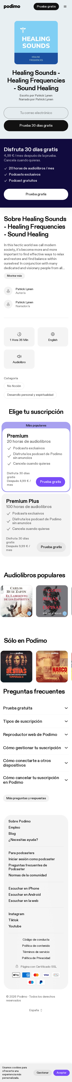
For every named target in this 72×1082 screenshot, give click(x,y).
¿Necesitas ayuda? (23, 840)
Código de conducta (36, 940)
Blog (12, 833)
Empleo (14, 827)
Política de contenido (36, 946)
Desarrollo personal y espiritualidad (30, 395)
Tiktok (13, 920)
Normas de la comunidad (27, 875)
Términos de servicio (36, 952)
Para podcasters (21, 853)
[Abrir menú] (65, 6)
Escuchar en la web (23, 901)
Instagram (16, 914)
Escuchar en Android (24, 894)
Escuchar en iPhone (23, 888)
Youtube (14, 926)
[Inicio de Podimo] (12, 6)
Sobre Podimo (19, 821)
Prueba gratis (46, 6)
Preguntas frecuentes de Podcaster (27, 867)
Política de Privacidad (36, 958)
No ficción (14, 386)
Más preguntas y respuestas (26, 798)
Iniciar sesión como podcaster (31, 859)
